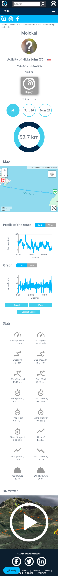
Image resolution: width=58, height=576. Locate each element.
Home (4, 24)
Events (13, 24)
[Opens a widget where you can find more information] (11, 570)
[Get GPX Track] (11, 18)
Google (54, 167)
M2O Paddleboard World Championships (37, 24)
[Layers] (52, 174)
